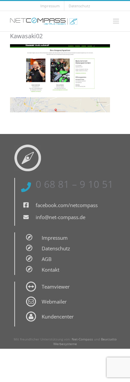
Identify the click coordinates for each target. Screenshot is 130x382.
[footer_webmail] (31, 299)
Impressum (55, 237)
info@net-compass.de (60, 217)
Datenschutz (56, 248)
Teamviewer (56, 286)
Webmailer (54, 301)
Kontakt (50, 269)
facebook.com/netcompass (67, 205)
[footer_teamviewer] (31, 284)
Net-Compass (82, 339)
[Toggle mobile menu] (116, 21)
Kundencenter (58, 316)
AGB (47, 259)
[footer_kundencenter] (31, 314)
